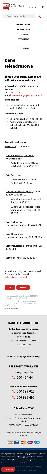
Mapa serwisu (24, 39)
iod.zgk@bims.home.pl (16, 277)
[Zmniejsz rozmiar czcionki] (29, 7)
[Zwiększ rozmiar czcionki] (35, 7)
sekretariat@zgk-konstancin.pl (27, 95)
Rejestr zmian (23, 29)
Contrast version (43, 7)
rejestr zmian (11, 309)
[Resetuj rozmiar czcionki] (32, 7)
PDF (9, 287)
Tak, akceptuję (8, 469)
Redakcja (23, 34)
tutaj (21, 460)
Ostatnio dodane (23, 24)
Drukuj (23, 287)
